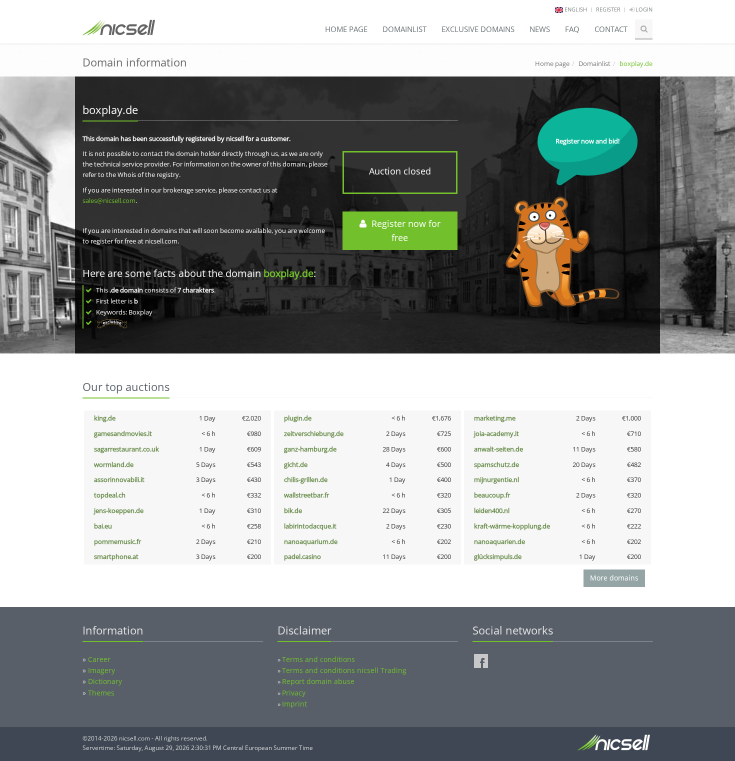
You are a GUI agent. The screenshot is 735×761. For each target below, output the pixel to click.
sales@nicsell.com (109, 200)
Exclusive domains (478, 29)
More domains (614, 577)
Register (608, 9)
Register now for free (403, 231)
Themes (101, 693)
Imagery (101, 670)
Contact (611, 29)
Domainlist (404, 29)
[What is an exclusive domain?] (112, 322)
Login (643, 9)
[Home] (119, 32)
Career (99, 659)
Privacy (294, 693)
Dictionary (105, 681)
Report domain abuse (318, 681)
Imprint (294, 703)
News (540, 29)
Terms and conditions (318, 659)
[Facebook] (481, 661)
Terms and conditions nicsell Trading (344, 670)
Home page (346, 29)
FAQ (572, 29)
